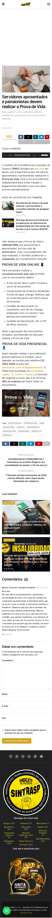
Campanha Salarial (9, 834)
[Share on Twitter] (28, 137)
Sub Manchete (43, 839)
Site (4, 718)
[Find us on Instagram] (23, 756)
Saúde (41, 827)
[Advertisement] (26, 35)
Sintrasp (18, 907)
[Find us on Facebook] (11, 756)
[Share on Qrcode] (47, 137)
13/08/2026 (21, 232)
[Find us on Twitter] (17, 757)
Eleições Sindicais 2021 (26, 834)
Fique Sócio (24, 841)
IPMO (42, 423)
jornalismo (8, 427)
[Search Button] (48, 4)
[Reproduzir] (5, 155)
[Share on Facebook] (20, 137)
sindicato (36, 431)
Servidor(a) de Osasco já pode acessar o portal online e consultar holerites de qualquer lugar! (25, 524)
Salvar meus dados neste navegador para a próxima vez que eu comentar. (25, 731)
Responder (8, 634)
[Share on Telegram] (41, 137)
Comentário (8, 660)
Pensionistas (33, 427)
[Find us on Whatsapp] (29, 756)
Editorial (24, 823)
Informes (23, 845)
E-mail (6, 706)
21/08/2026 (21, 215)
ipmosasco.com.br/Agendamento (22, 367)
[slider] (45, 154)
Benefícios (9, 827)
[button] (7, 911)
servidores (23, 431)
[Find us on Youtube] (41, 756)
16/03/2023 (6, 128)
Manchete (41, 823)
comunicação (30, 423)
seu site (39, 168)
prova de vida (9, 431)
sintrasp (7, 435)
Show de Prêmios (43, 831)
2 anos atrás (44, 588)
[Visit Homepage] (26, 4)
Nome (5, 694)
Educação (26, 827)
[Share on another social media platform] (34, 142)
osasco (20, 427)
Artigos (6, 823)
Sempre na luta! (26, 913)
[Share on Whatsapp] (35, 137)
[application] (26, 155)
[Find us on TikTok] (35, 756)
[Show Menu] (3, 4)
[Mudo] (38, 155)
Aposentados (14, 423)
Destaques (9, 503)
